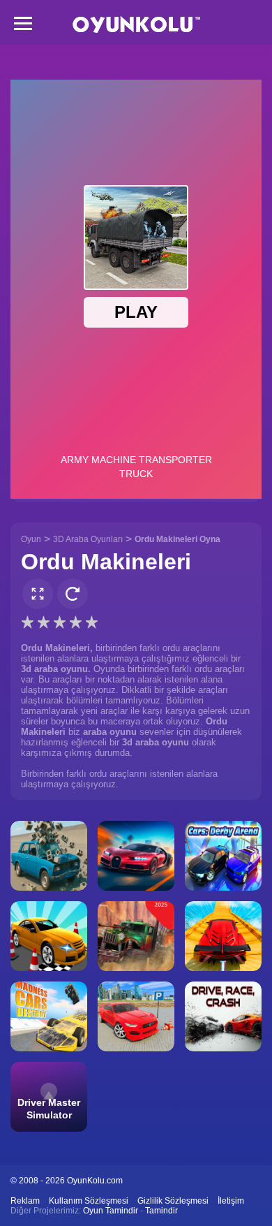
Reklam (25, 1201)
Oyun (31, 539)
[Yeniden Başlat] (72, 593)
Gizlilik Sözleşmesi (173, 1201)
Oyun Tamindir (110, 1211)
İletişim (231, 1201)
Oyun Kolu (136, 25)
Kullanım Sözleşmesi (88, 1201)
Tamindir (161, 1211)
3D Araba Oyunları (88, 539)
